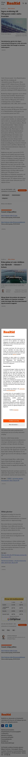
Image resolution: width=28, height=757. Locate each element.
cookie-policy (22, 388)
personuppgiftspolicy (11, 390)
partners (14, 354)
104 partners (15, 409)
